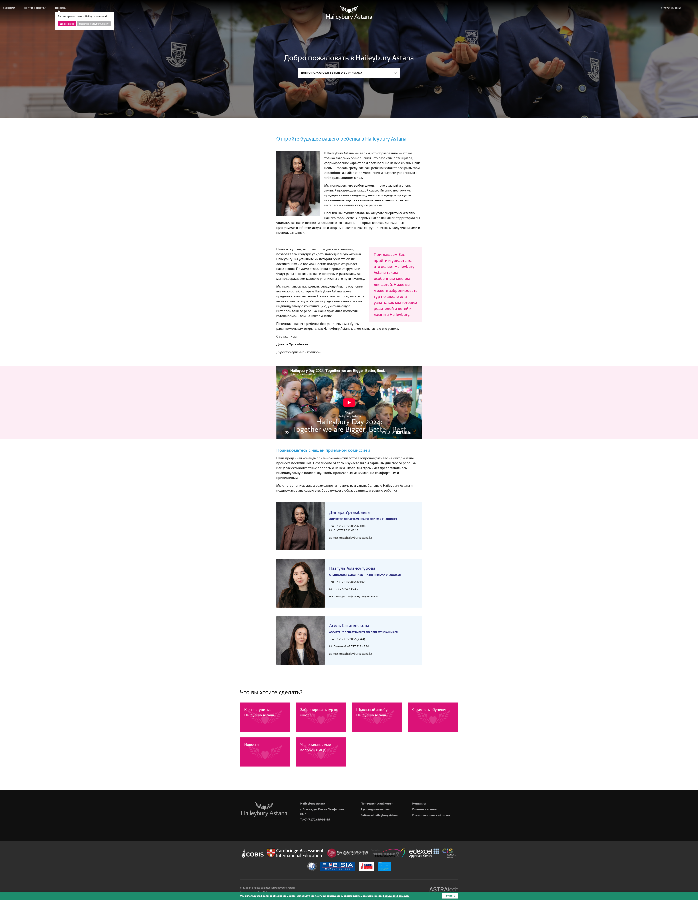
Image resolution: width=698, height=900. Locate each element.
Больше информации (396, 895)
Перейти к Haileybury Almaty (94, 24)
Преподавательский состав (431, 815)
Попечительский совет (377, 803)
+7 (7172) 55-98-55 (316, 819)
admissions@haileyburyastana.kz (350, 537)
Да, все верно (67, 24)
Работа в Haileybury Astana (379, 815)
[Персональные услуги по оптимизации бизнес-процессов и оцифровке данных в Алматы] (443, 890)
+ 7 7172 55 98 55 (345, 526)
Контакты (419, 803)
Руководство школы (375, 809)
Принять (450, 896)
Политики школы (424, 809)
